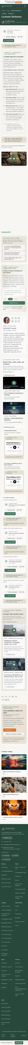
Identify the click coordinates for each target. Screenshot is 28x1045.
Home (4, 10)
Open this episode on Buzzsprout (13, 457)
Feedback (3, 987)
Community (7, 859)
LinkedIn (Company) (20, 979)
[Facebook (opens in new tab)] (12, 318)
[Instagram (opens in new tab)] (15, 321)
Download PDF (9, 40)
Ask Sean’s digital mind (19, 145)
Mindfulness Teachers (6, 966)
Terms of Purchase (5, 1011)
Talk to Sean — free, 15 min (10, 741)
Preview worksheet (11, 36)
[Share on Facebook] (9, 696)
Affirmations (4, 875)
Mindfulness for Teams (6, 979)
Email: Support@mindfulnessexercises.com (20, 989)
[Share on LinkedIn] (12, 696)
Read (4, 773)
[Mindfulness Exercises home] (6, 6)
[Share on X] (6, 696)
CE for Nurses (4, 949)
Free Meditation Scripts (20, 872)
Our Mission (4, 963)
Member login (7, 837)
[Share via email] (16, 696)
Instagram (6, 855)
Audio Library (4, 867)
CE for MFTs (4, 946)
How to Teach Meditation (18, 884)
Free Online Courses (6, 886)
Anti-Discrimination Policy (5, 1023)
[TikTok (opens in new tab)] (19, 321)
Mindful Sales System (6, 926)
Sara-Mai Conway (9, 328)
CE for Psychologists (6, 934)
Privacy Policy (4, 1003)
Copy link (7, 699)
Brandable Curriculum (6, 922)
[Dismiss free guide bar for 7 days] (25, 1042)
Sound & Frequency (6, 882)
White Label (4, 983)
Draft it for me (13, 303)
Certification (9, 730)
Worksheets (18, 876)
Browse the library (7, 372)
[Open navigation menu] (25, 6)
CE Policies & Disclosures (4, 954)
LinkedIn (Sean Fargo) (20, 983)
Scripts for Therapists (20, 893)
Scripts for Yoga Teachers (19, 897)
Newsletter (17, 917)
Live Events (4, 970)
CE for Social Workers (6, 938)
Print (21, 36)
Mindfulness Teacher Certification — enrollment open (14, 2)
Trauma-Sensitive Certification (5, 914)
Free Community (19, 966)
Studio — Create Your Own (20, 868)
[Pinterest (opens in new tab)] (12, 321)
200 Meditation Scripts (6, 919)
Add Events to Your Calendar (5, 975)
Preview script (11, 510)
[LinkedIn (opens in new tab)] (19, 318)
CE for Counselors (5, 942)
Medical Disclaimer (5, 1015)
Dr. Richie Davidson (10, 686)
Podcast (17, 906)
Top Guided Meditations (7, 871)
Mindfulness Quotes (6, 878)
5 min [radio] (5, 299)
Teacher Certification (6, 910)
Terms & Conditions (6, 1007)
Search (17, 925)
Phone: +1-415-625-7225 (19, 994)
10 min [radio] (10, 299)
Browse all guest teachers (9, 622)
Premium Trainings (5, 906)
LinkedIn (16, 855)
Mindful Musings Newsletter (19, 971)
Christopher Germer (10, 654)
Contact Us (17, 963)
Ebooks (17, 880)
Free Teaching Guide (20, 889)
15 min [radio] (15, 299)
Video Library (18, 914)
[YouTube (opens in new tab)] (15, 318)
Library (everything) (20, 921)
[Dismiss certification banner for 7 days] (25, 2)
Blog (8, 10)
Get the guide (19, 1042)
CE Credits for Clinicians (7, 930)
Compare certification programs (14, 734)
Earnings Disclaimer (6, 1018)
